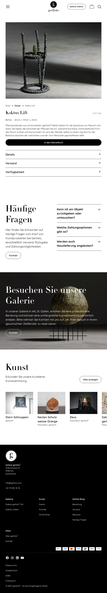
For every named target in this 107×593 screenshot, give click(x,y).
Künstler (42, 509)
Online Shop (44, 514)
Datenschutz (11, 565)
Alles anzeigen (90, 379)
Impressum (11, 581)
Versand (76, 509)
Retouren (76, 514)
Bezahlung (77, 504)
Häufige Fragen (79, 520)
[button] (25, 6)
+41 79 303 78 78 (13, 488)
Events (42, 504)
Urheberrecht (11, 570)
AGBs (8, 575)
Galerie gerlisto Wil (14, 504)
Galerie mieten (76, 6)
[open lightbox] (53, 60)
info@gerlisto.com (14, 483)
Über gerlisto (12, 535)
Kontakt (13, 255)
